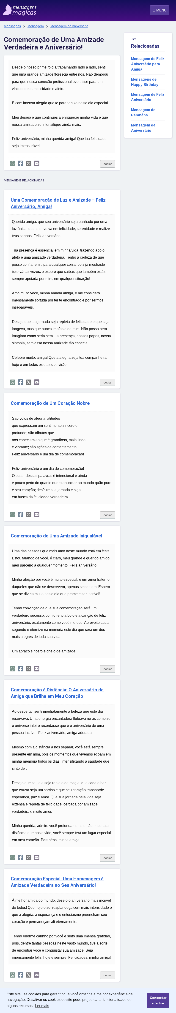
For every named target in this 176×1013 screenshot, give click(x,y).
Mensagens (12, 26)
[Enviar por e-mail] (37, 163)
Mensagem (36, 26)
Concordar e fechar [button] (158, 1000)
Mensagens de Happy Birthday (144, 82)
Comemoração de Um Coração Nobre (50, 403)
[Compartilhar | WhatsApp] (12, 163)
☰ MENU (159, 10)
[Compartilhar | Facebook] (20, 163)
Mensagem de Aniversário (69, 26)
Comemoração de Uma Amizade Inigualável (56, 536)
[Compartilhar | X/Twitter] (29, 163)
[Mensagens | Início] (14, 8)
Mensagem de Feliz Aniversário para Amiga (147, 64)
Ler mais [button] (42, 1006)
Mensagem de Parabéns (143, 112)
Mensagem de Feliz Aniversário (147, 97)
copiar (108, 164)
